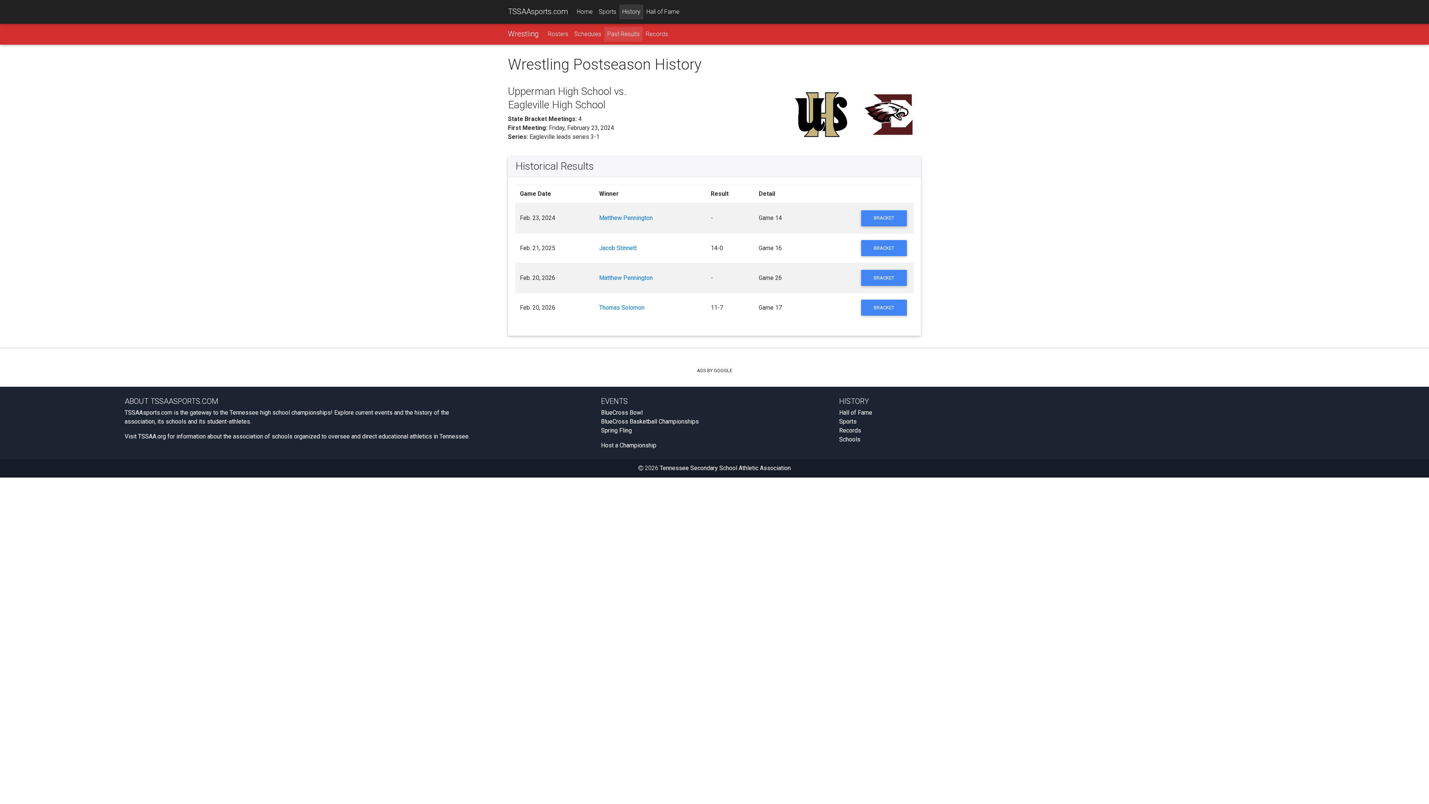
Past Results (623, 34)
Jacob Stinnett (618, 248)
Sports (607, 11)
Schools (849, 439)
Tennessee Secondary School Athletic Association (725, 468)
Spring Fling (616, 430)
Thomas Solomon (622, 307)
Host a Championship (628, 445)
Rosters (558, 34)
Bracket (884, 218)
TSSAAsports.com (538, 11)
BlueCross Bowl (622, 412)
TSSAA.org (152, 436)
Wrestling (523, 33)
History (631, 11)
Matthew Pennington (626, 217)
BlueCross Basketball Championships (650, 421)
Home (585, 11)
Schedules (587, 34)
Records (657, 34)
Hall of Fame (663, 11)
